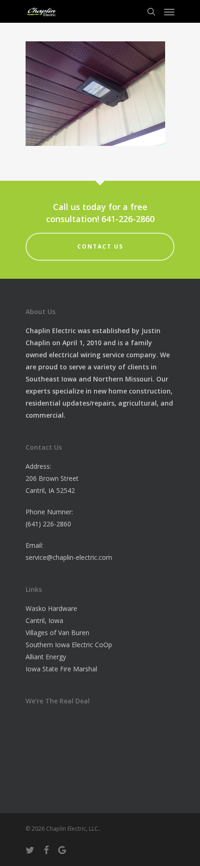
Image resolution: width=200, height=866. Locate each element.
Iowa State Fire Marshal (61, 668)
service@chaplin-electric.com (69, 557)
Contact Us (100, 246)
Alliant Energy (46, 656)
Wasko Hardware (51, 608)
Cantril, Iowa (44, 620)
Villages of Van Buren (57, 632)
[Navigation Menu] (169, 11)
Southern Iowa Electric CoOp (69, 644)
